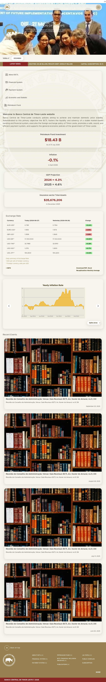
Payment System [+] (39, 663)
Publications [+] (63, 664)
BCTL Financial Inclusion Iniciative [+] (66, 659)
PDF (85, 268)
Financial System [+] (39, 659)
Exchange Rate (13, 216)
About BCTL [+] (37, 655)
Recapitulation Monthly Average (88, 270)
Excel (90, 268)
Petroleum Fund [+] (64, 655)
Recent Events (10, 335)
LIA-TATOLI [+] (87, 655)
